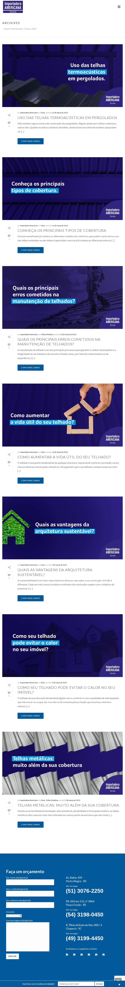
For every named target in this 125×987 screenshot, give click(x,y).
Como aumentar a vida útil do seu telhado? (64, 457)
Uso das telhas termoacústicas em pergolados (67, 117)
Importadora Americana (29, 112)
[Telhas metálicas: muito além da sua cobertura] (62, 763)
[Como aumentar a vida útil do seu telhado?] (62, 415)
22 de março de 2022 (60, 112)
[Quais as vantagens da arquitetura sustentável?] (62, 528)
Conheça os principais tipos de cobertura (62, 230)
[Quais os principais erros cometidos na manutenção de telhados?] (62, 297)
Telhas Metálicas (47, 334)
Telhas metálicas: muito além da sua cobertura (68, 805)
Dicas (43, 112)
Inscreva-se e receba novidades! (38, 983)
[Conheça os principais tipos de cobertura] (62, 188)
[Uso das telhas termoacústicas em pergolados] (62, 75)
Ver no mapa (72, 886)
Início (88, 34)
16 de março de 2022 (60, 225)
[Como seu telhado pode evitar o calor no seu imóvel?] (62, 645)
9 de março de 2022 (59, 565)
